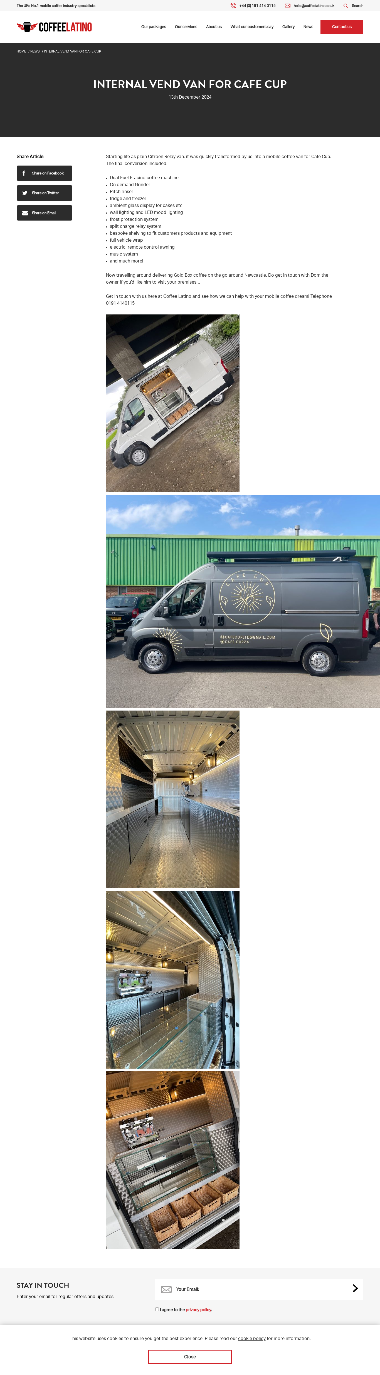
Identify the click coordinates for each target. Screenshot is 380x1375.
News (308, 27)
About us (214, 27)
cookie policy (252, 1339)
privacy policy (198, 1310)
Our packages (153, 27)
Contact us (342, 27)
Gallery (288, 27)
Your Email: (187, 1290)
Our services (186, 27)
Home (21, 51)
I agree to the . (186, 1310)
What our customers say (252, 27)
